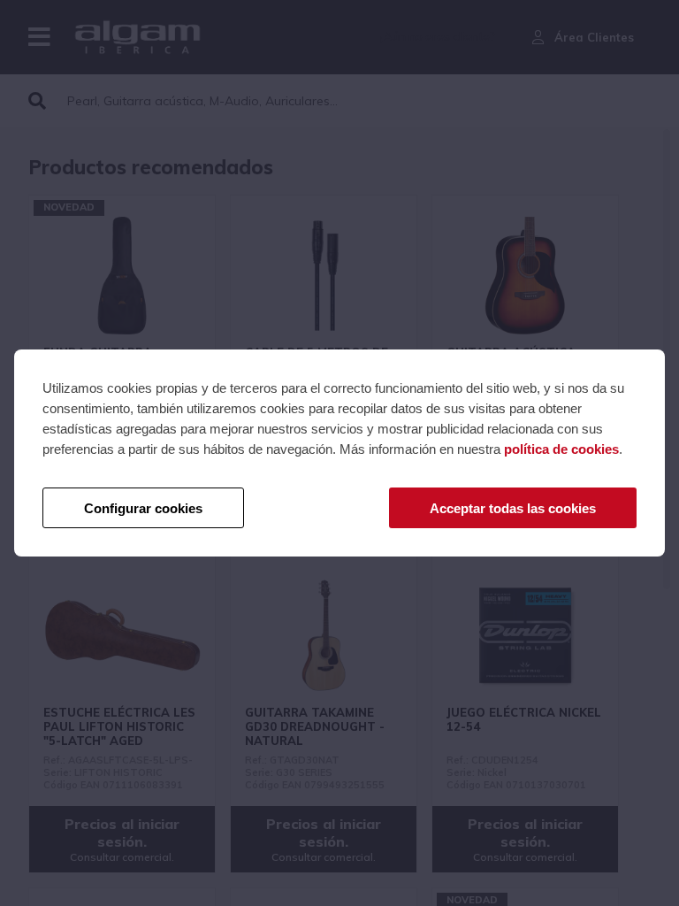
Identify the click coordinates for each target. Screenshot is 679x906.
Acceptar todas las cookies (513, 508)
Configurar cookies (143, 508)
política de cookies (561, 449)
